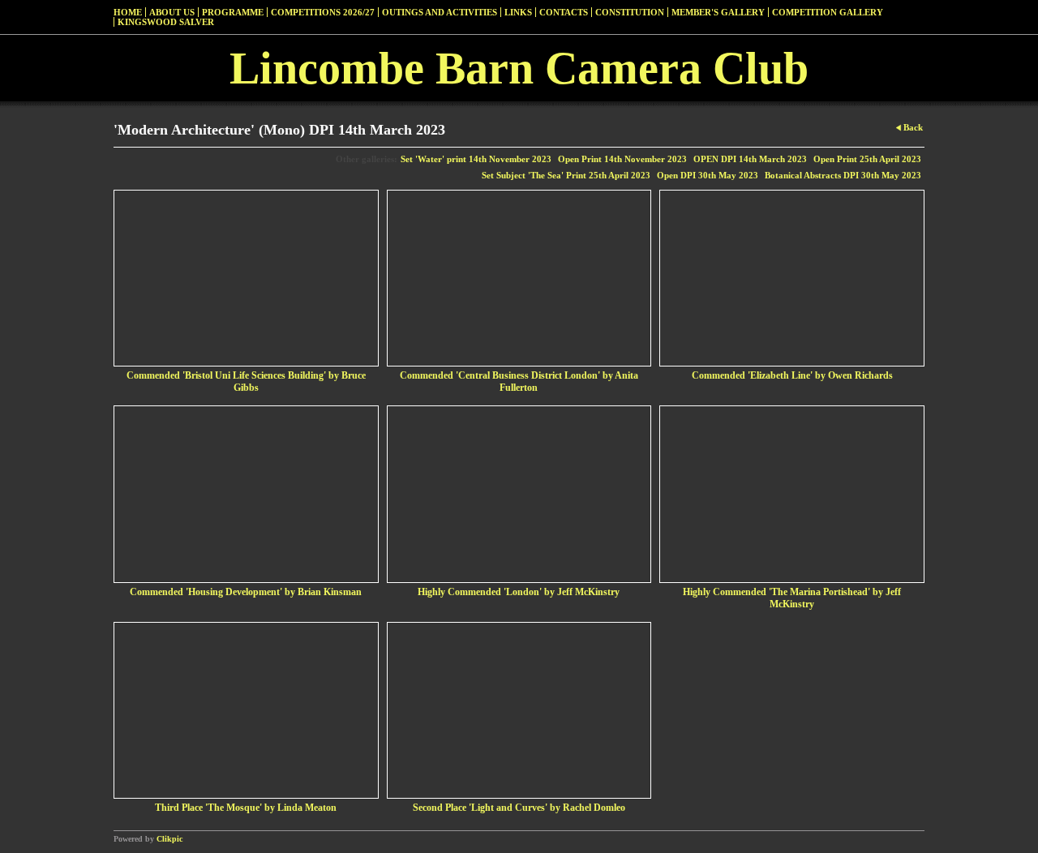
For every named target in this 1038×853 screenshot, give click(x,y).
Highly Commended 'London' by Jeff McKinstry (519, 592)
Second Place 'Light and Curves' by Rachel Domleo (519, 807)
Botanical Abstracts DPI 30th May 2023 (843, 175)
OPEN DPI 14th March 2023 (750, 159)
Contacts (563, 12)
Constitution (629, 12)
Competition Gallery (827, 12)
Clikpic (169, 838)
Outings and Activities (439, 12)
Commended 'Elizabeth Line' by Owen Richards (792, 375)
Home (128, 12)
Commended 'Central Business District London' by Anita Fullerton (519, 381)
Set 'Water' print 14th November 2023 (476, 159)
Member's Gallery (718, 12)
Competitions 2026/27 (323, 12)
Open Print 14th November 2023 (622, 159)
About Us (172, 12)
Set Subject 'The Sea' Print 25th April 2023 (566, 175)
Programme (233, 12)
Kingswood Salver (166, 22)
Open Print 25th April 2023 (867, 159)
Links (518, 12)
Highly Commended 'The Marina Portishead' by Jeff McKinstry (792, 598)
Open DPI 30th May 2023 (707, 175)
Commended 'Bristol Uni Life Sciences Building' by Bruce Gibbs (246, 381)
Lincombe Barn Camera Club (519, 68)
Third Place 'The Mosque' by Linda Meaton (246, 807)
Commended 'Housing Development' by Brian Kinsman (246, 592)
